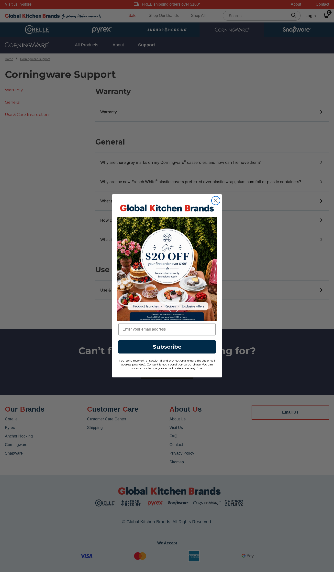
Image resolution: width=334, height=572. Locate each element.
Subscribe (167, 347)
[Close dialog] (216, 200)
